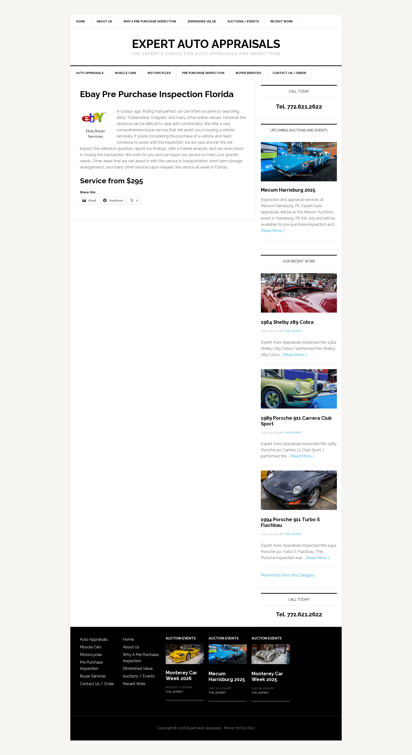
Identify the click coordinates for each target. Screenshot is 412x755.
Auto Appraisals (94, 639)
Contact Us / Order (97, 684)
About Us (131, 647)
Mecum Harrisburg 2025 (288, 190)
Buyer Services (93, 676)
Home (128, 639)
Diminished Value (138, 668)
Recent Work (134, 684)
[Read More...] (272, 230)
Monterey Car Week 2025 (267, 676)
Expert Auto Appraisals (206, 44)
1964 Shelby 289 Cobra (287, 322)
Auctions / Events (139, 676)
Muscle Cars (90, 647)
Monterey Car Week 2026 (181, 675)
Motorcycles (91, 654)
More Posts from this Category (288, 575)
